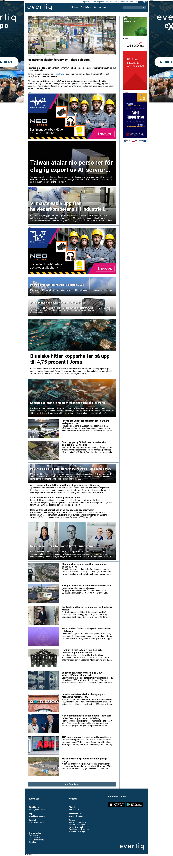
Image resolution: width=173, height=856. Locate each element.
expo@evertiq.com (37, 816)
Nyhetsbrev (103, 7)
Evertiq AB (39, 7)
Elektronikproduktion (35, 55)
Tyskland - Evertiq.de (77, 822)
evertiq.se (143, 2)
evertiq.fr (114, 2)
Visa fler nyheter (72, 784)
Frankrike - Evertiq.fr (77, 831)
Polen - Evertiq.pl (76, 827)
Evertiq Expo (86, 7)
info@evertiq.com (36, 822)
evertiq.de (95, 2)
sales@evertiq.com (37, 809)
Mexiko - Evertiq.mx (77, 816)
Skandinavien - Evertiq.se (79, 829)
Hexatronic (59, 74)
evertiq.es (104, 2)
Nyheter (74, 7)
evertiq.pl (133, 2)
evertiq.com (84, 2)
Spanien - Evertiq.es (77, 825)
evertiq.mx (123, 2)
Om (95, 7)
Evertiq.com (74, 809)
